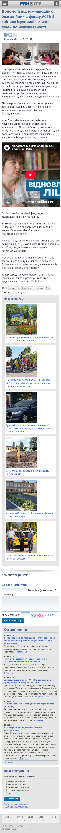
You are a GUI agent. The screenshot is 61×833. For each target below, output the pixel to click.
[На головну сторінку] (30, 4)
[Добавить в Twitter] (10, 35)
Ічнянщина (14, 288)
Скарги (31, 817)
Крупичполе (28, 288)
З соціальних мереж (16, 781)
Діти (48, 288)
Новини (52, 817)
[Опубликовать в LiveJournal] (15, 35)
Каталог (22, 821)
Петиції (20, 817)
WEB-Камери (35, 821)
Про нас (8, 817)
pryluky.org (20, 292)
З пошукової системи (16, 784)
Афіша (41, 817)
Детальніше (21, 651)
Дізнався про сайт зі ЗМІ (18, 787)
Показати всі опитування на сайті (16, 806)
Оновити (50, 615)
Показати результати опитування (16, 804)
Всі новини (8, 763)
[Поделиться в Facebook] (6, 35)
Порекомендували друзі (18, 790)
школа (40, 288)
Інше (9, 793)
